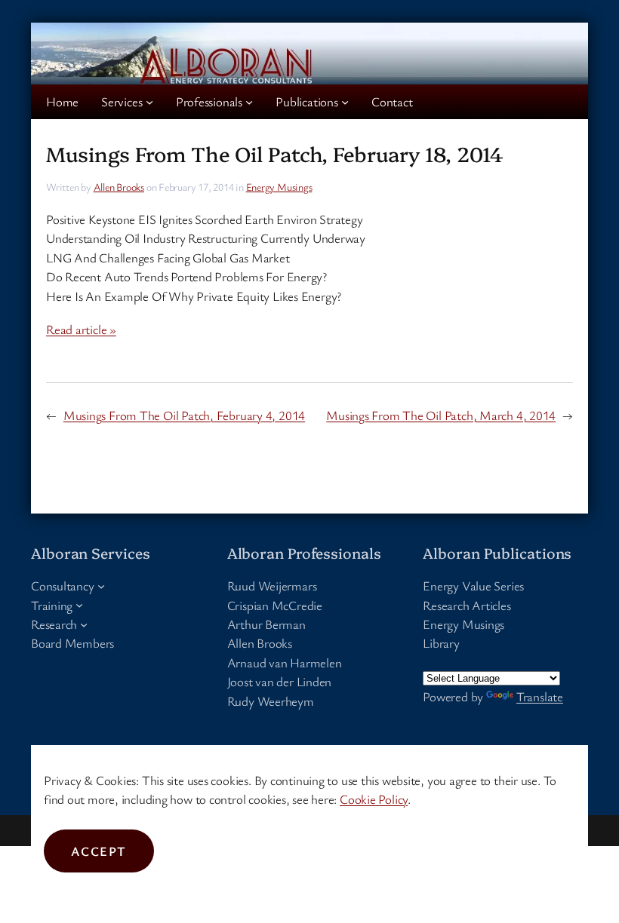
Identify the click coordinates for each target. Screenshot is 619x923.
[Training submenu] (79, 605)
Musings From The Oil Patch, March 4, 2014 (441, 415)
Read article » (81, 329)
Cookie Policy (374, 799)
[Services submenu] (149, 102)
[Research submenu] (84, 624)
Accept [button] (99, 851)
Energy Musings (279, 186)
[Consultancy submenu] (101, 586)
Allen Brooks (119, 186)
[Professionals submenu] (249, 102)
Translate (539, 696)
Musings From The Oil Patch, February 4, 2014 (184, 415)
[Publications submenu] (345, 102)
